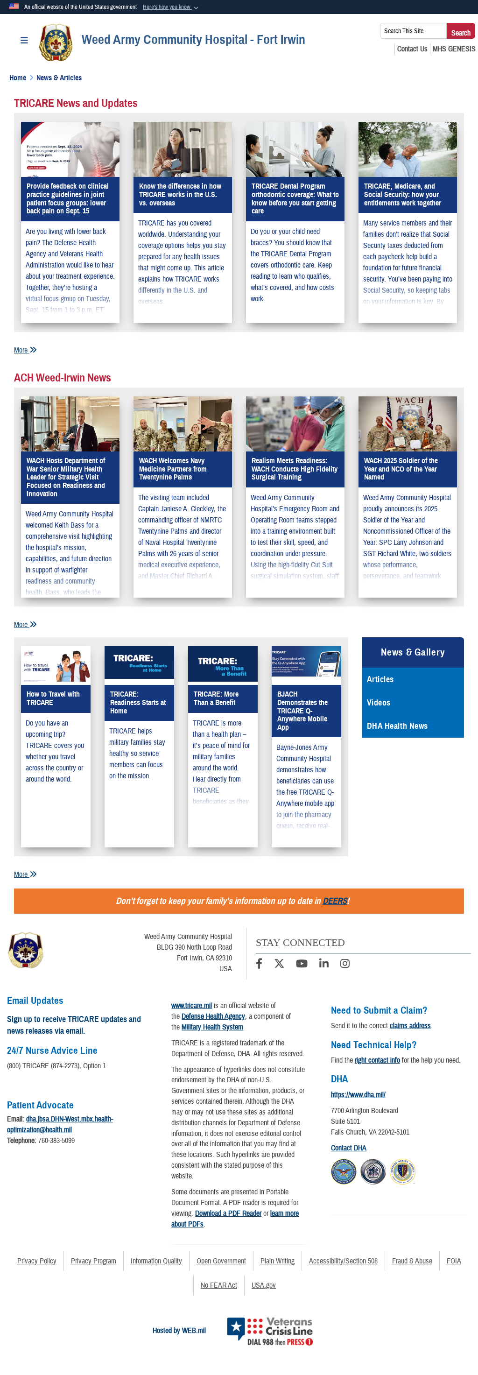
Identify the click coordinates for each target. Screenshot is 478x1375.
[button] (171, 7)
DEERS (335, 901)
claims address (410, 1025)
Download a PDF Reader (228, 1213)
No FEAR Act (219, 1285)
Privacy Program (93, 1261)
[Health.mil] (373, 1170)
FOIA (454, 1261)
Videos (379, 703)
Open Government (221, 1261)
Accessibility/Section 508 (343, 1261)
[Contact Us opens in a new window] (412, 49)
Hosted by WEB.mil (179, 1330)
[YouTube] (302, 965)
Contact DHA (348, 1148)
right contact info (377, 1060)
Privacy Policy (36, 1261)
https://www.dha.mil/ (358, 1095)
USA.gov (264, 1285)
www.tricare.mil (191, 1005)
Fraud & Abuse (412, 1261)
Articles (380, 679)
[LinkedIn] (324, 965)
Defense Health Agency (213, 1016)
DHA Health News (397, 726)
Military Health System (212, 1027)
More (21, 350)
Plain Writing (277, 1261)
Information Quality (156, 1261)
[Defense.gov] (344, 1170)
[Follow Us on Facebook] (259, 965)
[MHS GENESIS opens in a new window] (454, 49)
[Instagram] (345, 965)
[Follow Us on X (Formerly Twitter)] (279, 965)
